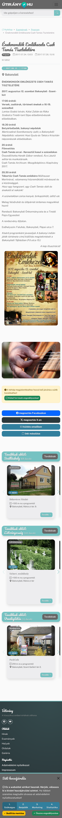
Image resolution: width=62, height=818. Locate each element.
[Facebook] (4, 721)
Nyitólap (8, 29)
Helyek (6, 743)
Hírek (5, 734)
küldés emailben (32, 426)
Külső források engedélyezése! (23, 398)
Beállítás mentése (15, 813)
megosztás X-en (32, 420)
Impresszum (8, 770)
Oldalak (6, 748)
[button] (31, 288)
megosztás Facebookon (32, 413)
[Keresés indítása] (57, 13)
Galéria (6, 753)
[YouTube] (10, 721)
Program (35, 29)
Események (21, 29)
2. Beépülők (23, 806)
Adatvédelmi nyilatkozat (15, 765)
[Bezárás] (58, 778)
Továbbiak (50, 456)
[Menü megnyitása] (56, 4)
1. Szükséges (9, 806)
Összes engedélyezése (47, 813)
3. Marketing (37, 806)
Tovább (45, 515)
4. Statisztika (52, 806)
